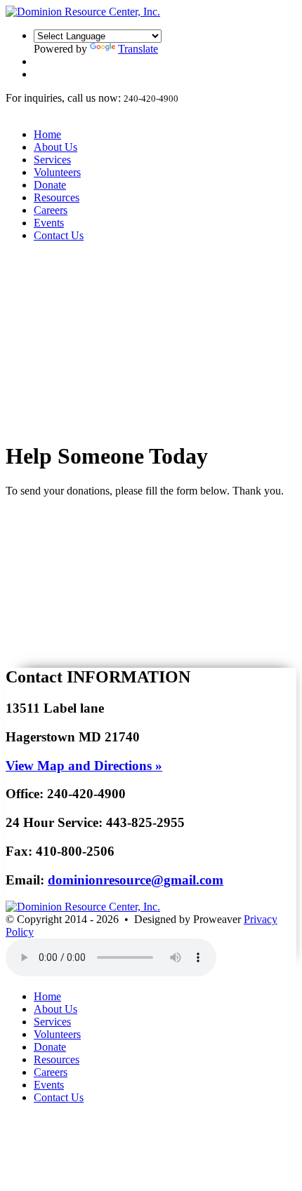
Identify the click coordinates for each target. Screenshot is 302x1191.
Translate (138, 49)
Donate (50, 185)
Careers (50, 210)
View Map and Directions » (84, 765)
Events (49, 223)
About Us (55, 147)
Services (52, 160)
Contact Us (59, 235)
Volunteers (57, 172)
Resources (56, 197)
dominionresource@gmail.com (135, 880)
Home (47, 134)
